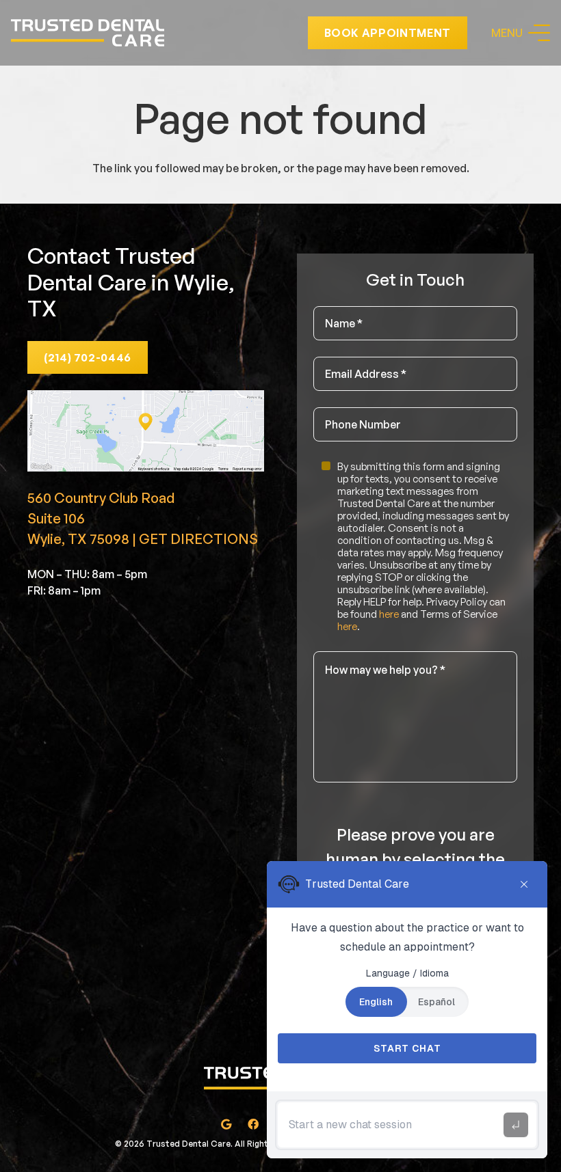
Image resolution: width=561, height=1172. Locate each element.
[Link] (87, 32)
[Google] (225, 1124)
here (389, 614)
